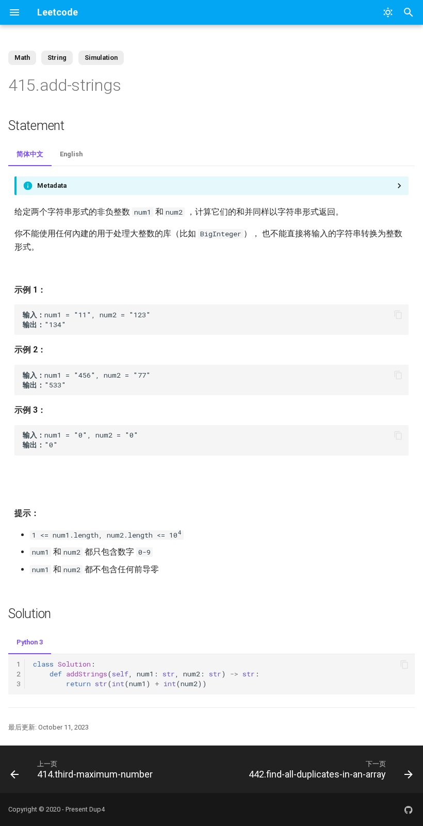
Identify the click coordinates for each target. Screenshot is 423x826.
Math (22, 57)
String (57, 57)
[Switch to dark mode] (388, 12)
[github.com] (408, 809)
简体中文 (30, 154)
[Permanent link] (134, 86)
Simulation (101, 57)
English (71, 154)
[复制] (398, 315)
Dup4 (97, 809)
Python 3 (30, 642)
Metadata (52, 185)
